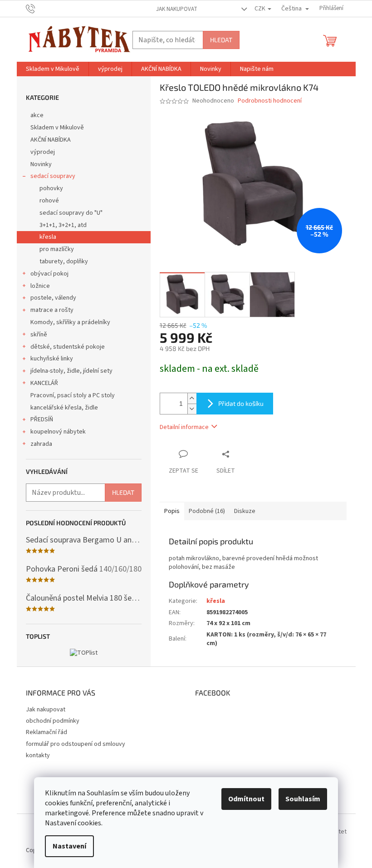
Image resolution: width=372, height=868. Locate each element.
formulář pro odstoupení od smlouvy (75, 744)
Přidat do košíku (241, 403)
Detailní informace (184, 427)
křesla (47, 237)
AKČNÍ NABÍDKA (50, 139)
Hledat (221, 40)
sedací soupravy (52, 176)
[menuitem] (52, 69)
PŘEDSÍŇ (41, 419)
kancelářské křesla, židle (64, 407)
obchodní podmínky (52, 720)
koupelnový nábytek (58, 431)
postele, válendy (53, 297)
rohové (49, 200)
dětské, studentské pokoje (67, 346)
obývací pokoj (49, 273)
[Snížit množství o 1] (191, 409)
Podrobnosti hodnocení (270, 101)
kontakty (38, 755)
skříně (38, 334)
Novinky (41, 164)
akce (37, 115)
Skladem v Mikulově (57, 127)
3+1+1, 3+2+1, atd (63, 225)
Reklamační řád (46, 732)
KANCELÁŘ (44, 383)
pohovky (51, 188)
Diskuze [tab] (244, 511)
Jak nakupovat (176, 9)
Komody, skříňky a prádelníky (70, 322)
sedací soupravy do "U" (71, 212)
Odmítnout (246, 799)
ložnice (40, 286)
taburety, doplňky (63, 261)
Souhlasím (302, 799)
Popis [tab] (172, 511)
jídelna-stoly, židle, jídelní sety (71, 370)
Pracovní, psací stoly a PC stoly (72, 395)
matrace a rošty (51, 310)
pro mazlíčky (56, 249)
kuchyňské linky (51, 358)
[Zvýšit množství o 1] (191, 398)
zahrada (41, 444)
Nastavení (69, 846)
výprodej (42, 152)
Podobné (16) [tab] (207, 511)
